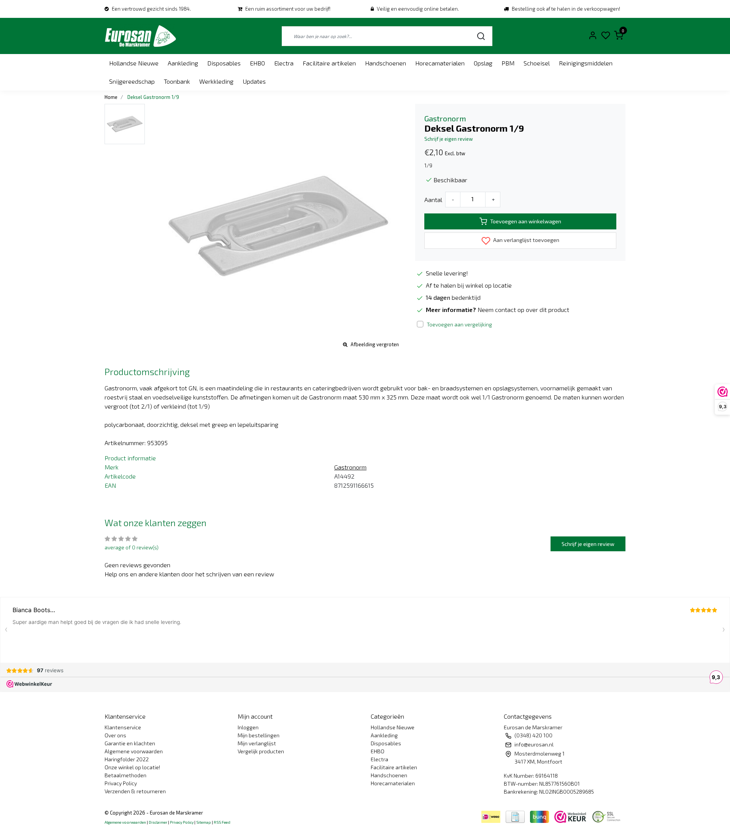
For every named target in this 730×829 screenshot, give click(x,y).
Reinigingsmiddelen (586, 63)
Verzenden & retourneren (135, 791)
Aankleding (183, 63)
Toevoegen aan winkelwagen (525, 221)
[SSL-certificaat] (607, 815)
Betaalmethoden (125, 775)
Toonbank (177, 81)
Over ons (115, 735)
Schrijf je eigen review (448, 139)
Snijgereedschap (132, 81)
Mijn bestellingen (258, 735)
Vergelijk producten (261, 751)
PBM (507, 63)
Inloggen (248, 727)
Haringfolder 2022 (127, 759)
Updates (254, 81)
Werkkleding (216, 81)
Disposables (224, 63)
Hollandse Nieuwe (134, 63)
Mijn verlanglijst (257, 743)
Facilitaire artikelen (329, 63)
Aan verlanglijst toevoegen (525, 240)
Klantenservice (123, 727)
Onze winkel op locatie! (132, 767)
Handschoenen (385, 63)
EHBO (257, 63)
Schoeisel (537, 63)
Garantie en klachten (130, 743)
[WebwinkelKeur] (571, 815)
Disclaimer (158, 822)
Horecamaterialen (440, 63)
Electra (284, 63)
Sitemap (203, 822)
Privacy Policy (121, 783)
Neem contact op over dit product (523, 309)
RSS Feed (222, 822)
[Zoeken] (481, 36)
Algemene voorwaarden (134, 751)
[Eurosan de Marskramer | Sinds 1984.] (140, 36)
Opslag (483, 63)
